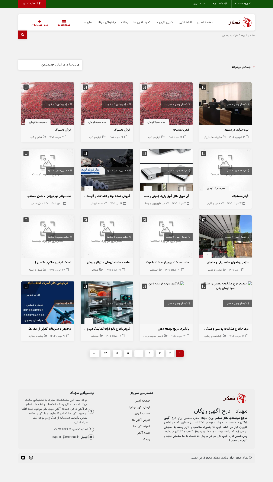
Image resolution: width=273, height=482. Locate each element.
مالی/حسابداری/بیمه (211, 137)
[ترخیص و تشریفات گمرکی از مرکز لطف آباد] (47, 303)
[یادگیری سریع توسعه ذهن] (166, 283)
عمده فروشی (96, 203)
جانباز (219, 104)
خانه (252, 36)
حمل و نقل (38, 203)
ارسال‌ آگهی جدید (139, 407)
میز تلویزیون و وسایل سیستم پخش (146, 203)
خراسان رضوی (240, 104)
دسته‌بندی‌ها (64, 25)
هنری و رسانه (35, 270)
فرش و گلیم (154, 137)
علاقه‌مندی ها (218, 4)
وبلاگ (124, 22)
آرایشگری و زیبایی (213, 336)
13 (105, 353)
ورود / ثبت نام (242, 4)
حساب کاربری (199, 4)
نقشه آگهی (185, 22)
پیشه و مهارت (36, 336)
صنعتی (154, 270)
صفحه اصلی (205, 22)
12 (117, 353)
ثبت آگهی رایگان (40, 25)
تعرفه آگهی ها (142, 22)
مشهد (228, 104)
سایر (89, 22)
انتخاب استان (31, 3)
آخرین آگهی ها (164, 22)
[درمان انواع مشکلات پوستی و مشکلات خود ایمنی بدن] (225, 286)
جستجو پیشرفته (241, 67)
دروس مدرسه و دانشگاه (151, 336)
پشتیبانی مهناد (106, 22)
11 (128, 353)
